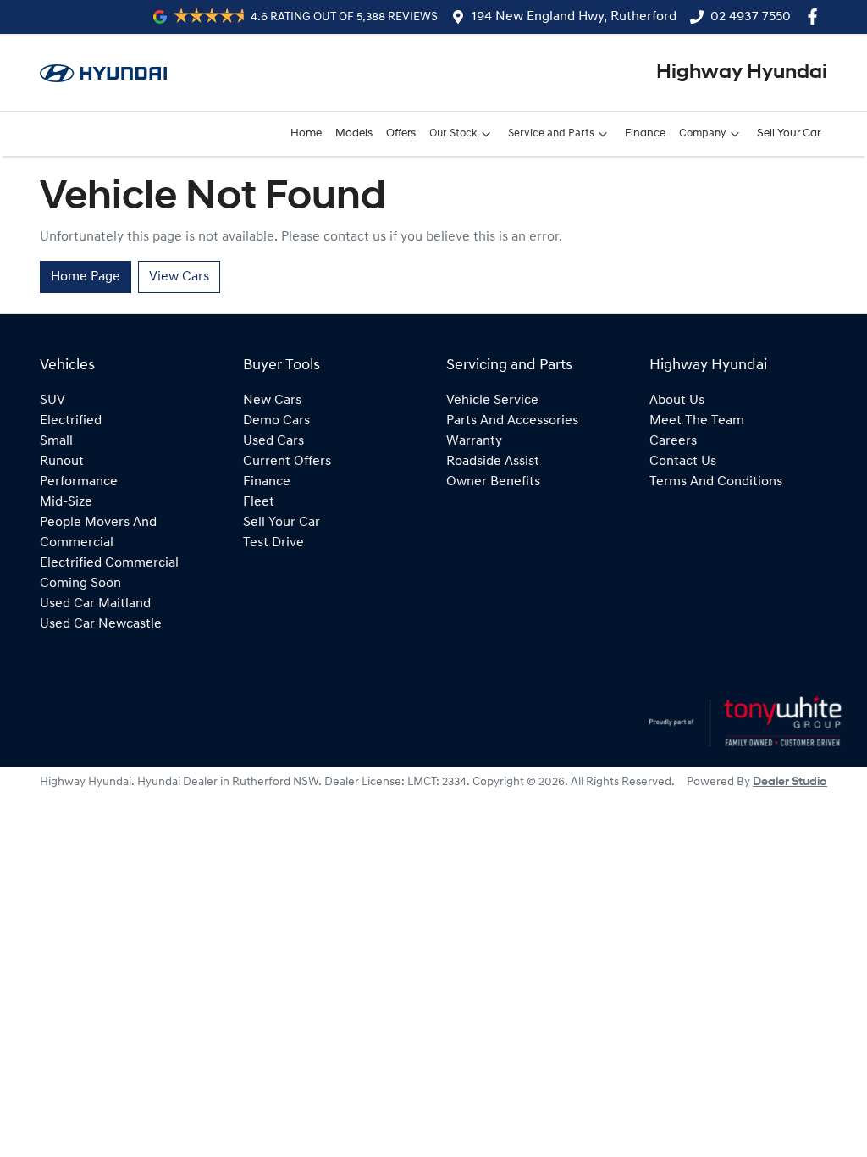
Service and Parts (551, 133)
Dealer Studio (790, 782)
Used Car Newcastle (101, 624)
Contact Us (682, 461)
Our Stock (453, 133)
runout (62, 461)
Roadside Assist (492, 461)
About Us (676, 400)
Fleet (258, 502)
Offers (401, 133)
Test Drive (273, 543)
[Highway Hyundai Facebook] (815, 16)
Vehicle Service (492, 400)
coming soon (80, 583)
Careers (673, 441)
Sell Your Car (788, 133)
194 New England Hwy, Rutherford (574, 17)
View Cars (179, 277)
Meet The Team (696, 421)
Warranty (474, 441)
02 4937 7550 (750, 17)
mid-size (66, 502)
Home (306, 133)
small (56, 441)
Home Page (85, 277)
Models (354, 133)
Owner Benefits (493, 482)
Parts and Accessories (512, 421)
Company (702, 133)
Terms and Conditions (715, 482)
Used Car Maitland (95, 604)
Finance (645, 133)
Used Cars (273, 441)
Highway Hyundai (741, 73)
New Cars (272, 400)
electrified (71, 421)
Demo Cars (276, 421)
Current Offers (287, 461)
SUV (52, 400)
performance (79, 482)
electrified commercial (109, 563)
